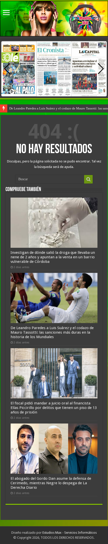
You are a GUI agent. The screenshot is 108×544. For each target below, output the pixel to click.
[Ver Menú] (6, 13)
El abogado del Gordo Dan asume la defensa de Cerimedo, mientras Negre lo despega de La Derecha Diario (51, 483)
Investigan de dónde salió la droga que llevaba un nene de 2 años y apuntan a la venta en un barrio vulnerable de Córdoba (53, 257)
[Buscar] (88, 179)
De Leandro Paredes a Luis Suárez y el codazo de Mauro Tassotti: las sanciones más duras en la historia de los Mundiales (52, 332)
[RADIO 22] (54, 18)
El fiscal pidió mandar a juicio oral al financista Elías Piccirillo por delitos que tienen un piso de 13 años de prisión (54, 407)
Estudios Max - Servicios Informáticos (69, 532)
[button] (100, 68)
